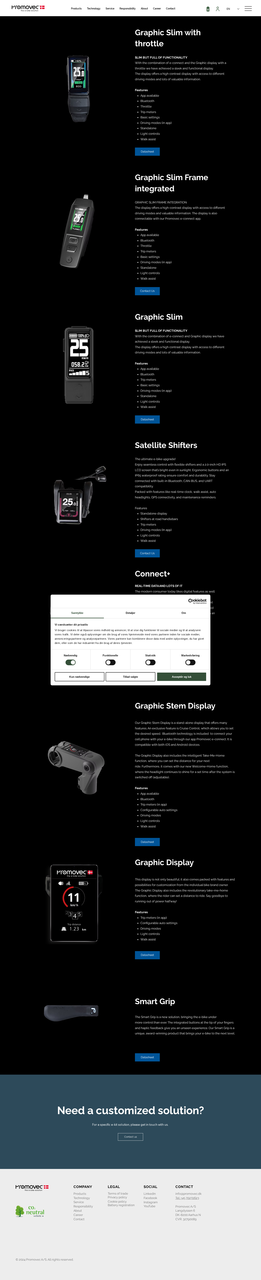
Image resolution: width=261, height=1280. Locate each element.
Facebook (150, 1198)
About (78, 1210)
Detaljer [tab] (130, 612)
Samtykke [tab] (77, 612)
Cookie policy (117, 1201)
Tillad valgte (130, 676)
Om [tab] (183, 612)
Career (78, 1215)
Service (79, 1202)
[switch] (110, 662)
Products (80, 1193)
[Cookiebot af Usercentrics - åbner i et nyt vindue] (190, 601)
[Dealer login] (218, 9)
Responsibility (83, 1206)
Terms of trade (118, 1193)
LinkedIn (150, 1193)
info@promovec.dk (188, 1193)
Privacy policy (117, 1197)
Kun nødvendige (79, 676)
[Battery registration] (208, 8)
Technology (82, 1198)
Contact (79, 1219)
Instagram (151, 1202)
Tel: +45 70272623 (187, 1198)
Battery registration (121, 1205)
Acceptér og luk (181, 676)
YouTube (149, 1206)
